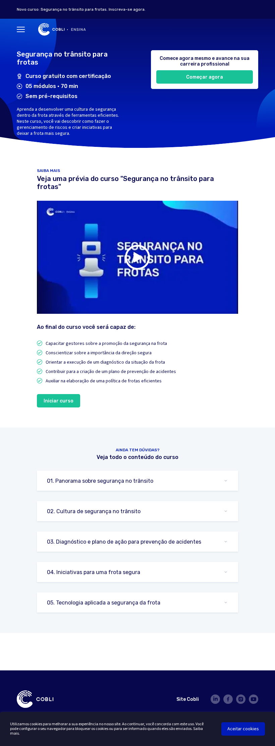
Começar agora (204, 77)
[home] (62, 29)
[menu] (21, 29)
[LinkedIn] (215, 699)
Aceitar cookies (243, 729)
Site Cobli (187, 699)
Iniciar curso (58, 401)
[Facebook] (228, 699)
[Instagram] (240, 699)
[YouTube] (253, 699)
